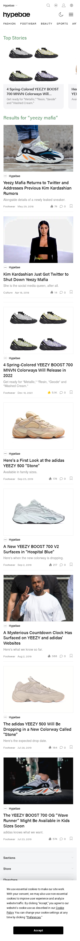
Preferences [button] (34, 917)
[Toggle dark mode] (61, 14)
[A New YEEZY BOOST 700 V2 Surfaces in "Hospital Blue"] (38, 510)
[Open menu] (71, 14)
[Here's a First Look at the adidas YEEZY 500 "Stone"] (38, 424)
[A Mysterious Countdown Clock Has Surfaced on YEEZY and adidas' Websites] (38, 596)
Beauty (46, 23)
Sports (62, 23)
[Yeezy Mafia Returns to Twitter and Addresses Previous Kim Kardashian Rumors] (38, 146)
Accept (38, 930)
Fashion (9, 23)
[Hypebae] (16, 14)
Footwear (28, 23)
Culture (8, 290)
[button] (71, 204)
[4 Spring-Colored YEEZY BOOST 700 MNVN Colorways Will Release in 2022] (32, 62)
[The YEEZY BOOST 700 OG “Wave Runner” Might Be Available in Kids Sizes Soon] (38, 779)
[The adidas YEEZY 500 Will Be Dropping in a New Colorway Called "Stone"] (38, 687)
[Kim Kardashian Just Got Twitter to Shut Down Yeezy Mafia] (38, 237)
